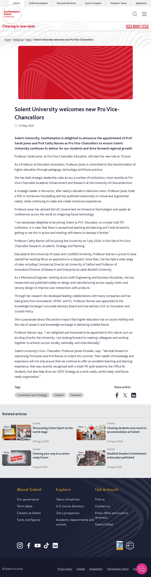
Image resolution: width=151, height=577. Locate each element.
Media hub (18, 39)
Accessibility (96, 568)
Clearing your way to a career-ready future (51, 455)
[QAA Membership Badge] (130, 546)
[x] (125, 397)
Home (7, 39)
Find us (100, 499)
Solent (16, 3)
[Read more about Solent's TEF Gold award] (120, 546)
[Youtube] (38, 547)
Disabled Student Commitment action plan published (126, 455)
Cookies (81, 568)
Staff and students (38, 3)
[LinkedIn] (55, 547)
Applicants (141, 3)
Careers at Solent (29, 512)
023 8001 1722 (137, 26)
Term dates (24, 506)
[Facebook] (29, 547)
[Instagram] (20, 547)
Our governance (28, 499)
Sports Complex (93, 3)
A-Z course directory (70, 506)
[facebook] (117, 397)
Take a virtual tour (68, 499)
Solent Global (104, 524)
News (29, 39)
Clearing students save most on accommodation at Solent (127, 430)
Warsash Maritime (66, 3)
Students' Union (118, 3)
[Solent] (11, 14)
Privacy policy (65, 568)
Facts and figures (28, 519)
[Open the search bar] (134, 14)
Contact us (102, 506)
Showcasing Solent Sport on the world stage (53, 430)
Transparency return (118, 568)
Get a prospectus (68, 512)
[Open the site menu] (144, 14)
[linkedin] (133, 397)
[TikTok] (46, 547)
